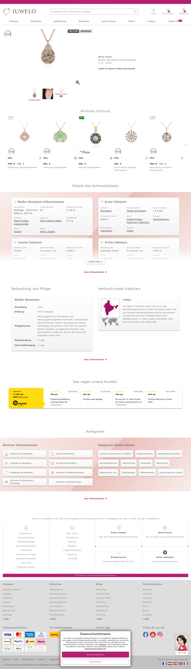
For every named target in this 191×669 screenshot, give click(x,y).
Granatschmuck (56, 615)
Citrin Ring (101, 602)
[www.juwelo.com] (180, 663)
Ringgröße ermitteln (26, 567)
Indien (130, 230)
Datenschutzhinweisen (94, 649)
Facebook (145, 634)
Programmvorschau (72, 550)
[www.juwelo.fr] (165, 663)
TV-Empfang (26, 550)
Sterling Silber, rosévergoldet (21, 222)
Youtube (153, 634)
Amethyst (147, 594)
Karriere (6, 659)
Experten (72, 542)
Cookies (41, 659)
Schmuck (13, 21)
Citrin (145, 606)
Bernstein (147, 602)
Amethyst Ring (102, 594)
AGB (16, 659)
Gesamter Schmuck (12, 589)
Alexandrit (147, 589)
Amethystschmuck (57, 594)
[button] (153, 11)
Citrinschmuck (56, 606)
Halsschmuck (162, 463)
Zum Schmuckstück (94, 272)
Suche (135, 11)
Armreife (7, 602)
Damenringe (8, 606)
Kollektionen (60, 21)
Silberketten (145, 463)
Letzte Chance (109, 21)
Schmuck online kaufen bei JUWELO (116, 453)
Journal (71, 558)
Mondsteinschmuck (108, 463)
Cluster (17, 231)
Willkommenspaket (26, 542)
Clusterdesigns (128, 472)
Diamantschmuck (57, 610)
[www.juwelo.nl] (170, 663)
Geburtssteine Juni (108, 472)
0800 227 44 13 (127, 561)
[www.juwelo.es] (175, 663)
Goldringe (7, 615)
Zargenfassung (161, 219)
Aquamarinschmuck (58, 598)
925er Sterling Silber (51, 221)
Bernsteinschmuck (57, 602)
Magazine (72, 546)
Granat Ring (101, 610)
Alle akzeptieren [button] (95, 654)
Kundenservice (26, 533)
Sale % (131, 21)
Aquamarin (148, 598)
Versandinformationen (26, 558)
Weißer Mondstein (136, 211)
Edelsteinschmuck (145, 453)
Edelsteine (36, 21)
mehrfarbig (106, 230)
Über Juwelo (72, 533)
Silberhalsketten (147, 472)
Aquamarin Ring (103, 598)
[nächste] (185, 145)
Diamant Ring (102, 606)
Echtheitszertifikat (26, 537)
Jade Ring (100, 615)
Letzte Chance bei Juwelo (171, 472)
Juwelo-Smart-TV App (26, 554)
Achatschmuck (56, 589)
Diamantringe (9, 610)
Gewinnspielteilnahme (26, 546)
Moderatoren (72, 537)
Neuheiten (84, 21)
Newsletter (72, 554)
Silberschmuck (128, 463)
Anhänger (7, 594)
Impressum (54, 659)
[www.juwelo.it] (186, 663)
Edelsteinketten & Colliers (169, 453)
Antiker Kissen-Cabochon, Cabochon (138, 221)
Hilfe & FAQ (26, 563)
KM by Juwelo (47, 231)
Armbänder (8, 598)
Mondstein (106, 211)
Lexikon (151, 21)
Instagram (160, 634)
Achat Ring (101, 589)
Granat (146, 610)
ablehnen (103, 644)
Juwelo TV (175, 21)
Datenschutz (27, 659)
